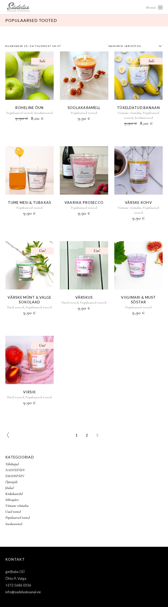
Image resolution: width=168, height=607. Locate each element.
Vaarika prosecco (84, 202)
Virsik (29, 392)
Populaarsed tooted (19, 113)
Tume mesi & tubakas (29, 202)
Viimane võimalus (129, 113)
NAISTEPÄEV (15, 470)
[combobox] (134, 46)
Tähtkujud (12, 464)
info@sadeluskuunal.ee (23, 592)
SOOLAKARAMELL (84, 108)
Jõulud (9, 488)
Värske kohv (138, 202)
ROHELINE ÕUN (29, 108)
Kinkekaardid (14, 493)
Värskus (84, 297)
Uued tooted (15, 307)
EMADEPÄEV (14, 476)
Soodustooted (43, 113)
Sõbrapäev (12, 499)
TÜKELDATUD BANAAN (138, 108)
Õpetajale (11, 482)
